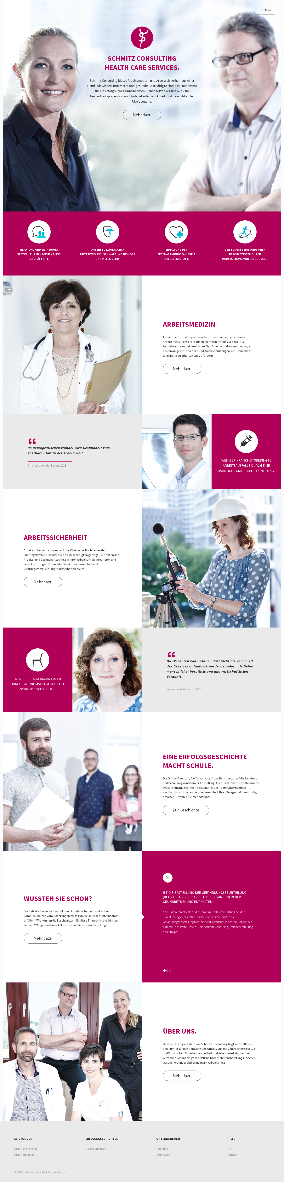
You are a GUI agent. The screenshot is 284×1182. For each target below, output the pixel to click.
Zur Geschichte (186, 810)
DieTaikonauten (95, 1149)
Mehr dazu (142, 114)
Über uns (162, 1149)
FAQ (230, 1149)
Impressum (163, 1155)
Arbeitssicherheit (25, 1149)
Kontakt (233, 1155)
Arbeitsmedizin (24, 1155)
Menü (268, 10)
